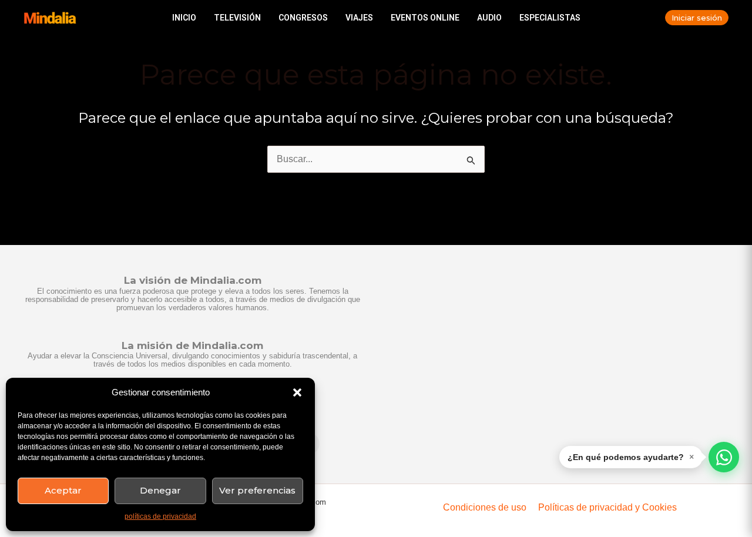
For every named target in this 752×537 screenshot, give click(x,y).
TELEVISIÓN (237, 17)
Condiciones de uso (484, 507)
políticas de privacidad (160, 516)
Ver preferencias (257, 490)
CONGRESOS (303, 17)
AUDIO (489, 17)
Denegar (160, 490)
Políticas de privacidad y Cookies (607, 507)
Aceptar (63, 490)
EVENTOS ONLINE (425, 17)
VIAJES (359, 17)
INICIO (184, 17)
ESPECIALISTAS (549, 17)
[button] (297, 392)
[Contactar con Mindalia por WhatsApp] (724, 457)
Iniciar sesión (697, 17)
